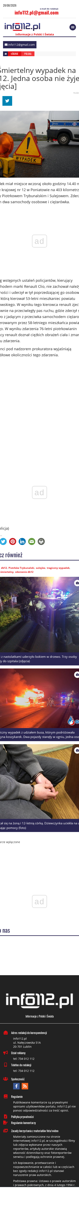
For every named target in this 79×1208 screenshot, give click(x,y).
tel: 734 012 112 (23, 1059)
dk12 (4, 568)
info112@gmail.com (21, 45)
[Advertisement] (39, 1198)
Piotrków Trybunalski (21, 568)
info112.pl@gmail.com (37, 12)
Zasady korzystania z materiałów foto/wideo (34, 1130)
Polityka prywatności (22, 1116)
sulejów (40, 568)
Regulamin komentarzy (23, 1122)
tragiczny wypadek (58, 568)
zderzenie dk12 (24, 572)
